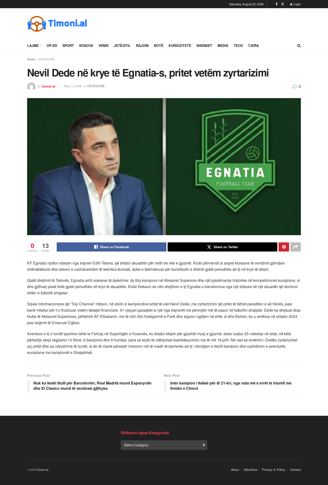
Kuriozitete (180, 45)
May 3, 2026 (72, 86)
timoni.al (48, 86)
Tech (238, 45)
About (235, 469)
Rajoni (142, 45)
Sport (68, 45)
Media (223, 45)
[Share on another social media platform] (295, 247)
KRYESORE (47, 59)
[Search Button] (299, 45)
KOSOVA (86, 45)
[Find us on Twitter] (282, 4)
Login (297, 4)
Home (31, 59)
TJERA (253, 45)
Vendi (103, 45)
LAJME (33, 45)
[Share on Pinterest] (284, 247)
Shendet (204, 45)
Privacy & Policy (273, 469)
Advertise (250, 469)
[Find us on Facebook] (277, 4)
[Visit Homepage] (57, 24)
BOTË (158, 45)
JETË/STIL (122, 45)
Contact (295, 469)
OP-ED (52, 45)
